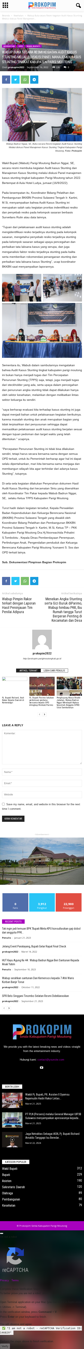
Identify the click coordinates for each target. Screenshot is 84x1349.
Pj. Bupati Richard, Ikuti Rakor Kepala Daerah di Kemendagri (13, 700)
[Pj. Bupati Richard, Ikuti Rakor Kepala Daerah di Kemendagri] (14, 686)
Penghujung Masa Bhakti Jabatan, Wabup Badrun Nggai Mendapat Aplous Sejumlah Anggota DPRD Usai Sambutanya (68, 702)
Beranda (6, 15)
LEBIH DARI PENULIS (54, 670)
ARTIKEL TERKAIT (28, 670)
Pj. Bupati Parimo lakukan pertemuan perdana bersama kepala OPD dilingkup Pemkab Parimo (41, 701)
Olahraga (7, 1193)
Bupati (6, 1175)
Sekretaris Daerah (13, 1187)
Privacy (4, 1280)
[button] (77, 5)
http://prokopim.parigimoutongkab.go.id (42, 658)
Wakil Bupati (33, 46)
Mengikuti (42, 894)
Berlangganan (68, 894)
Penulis (6, 937)
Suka (15, 894)
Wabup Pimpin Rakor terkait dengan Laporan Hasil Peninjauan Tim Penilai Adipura (19, 605)
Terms (15, 1280)
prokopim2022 (16, 67)
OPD (21, 46)
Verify (5, 1346)
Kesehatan (18, 15)
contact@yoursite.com (51, 1059)
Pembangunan (11, 1199)
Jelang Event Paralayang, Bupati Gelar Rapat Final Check (34, 946)
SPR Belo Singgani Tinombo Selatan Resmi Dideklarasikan (35, 996)
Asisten (6, 1181)
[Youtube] (42, 1068)
